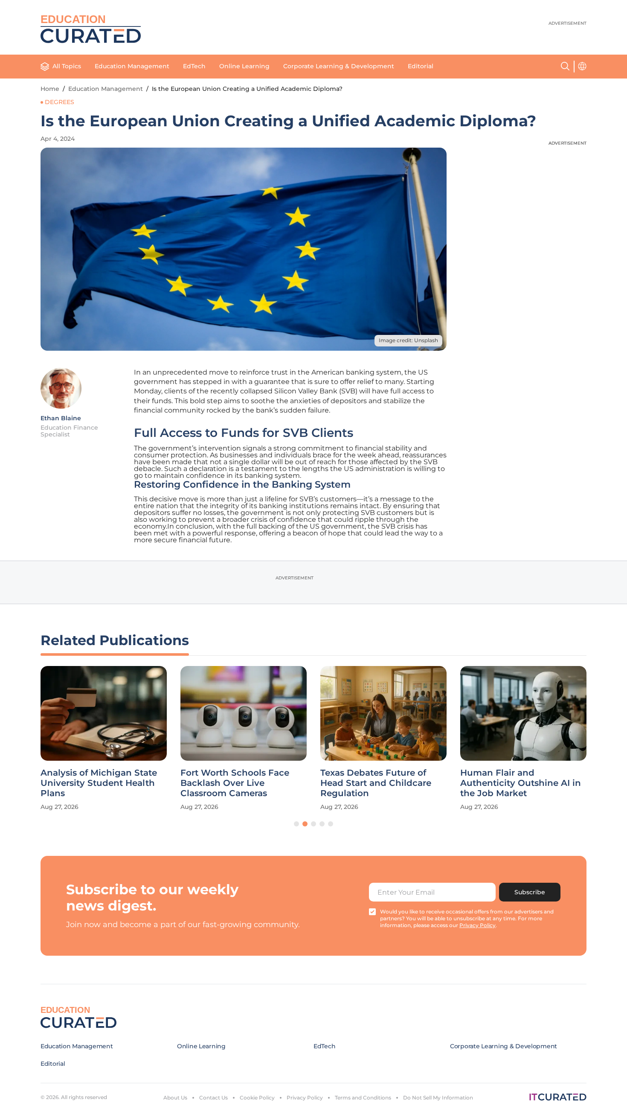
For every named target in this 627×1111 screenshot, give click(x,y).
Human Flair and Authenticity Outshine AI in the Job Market (520, 783)
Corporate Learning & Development (338, 66)
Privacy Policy (305, 1097)
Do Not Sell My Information (438, 1097)
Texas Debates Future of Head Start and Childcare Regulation (375, 783)
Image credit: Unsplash (408, 340)
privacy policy (477, 925)
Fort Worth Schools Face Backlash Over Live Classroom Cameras (234, 783)
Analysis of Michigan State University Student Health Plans (99, 783)
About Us (175, 1097)
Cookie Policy (257, 1097)
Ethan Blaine (61, 418)
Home (50, 89)
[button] (296, 823)
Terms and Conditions (363, 1097)
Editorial (420, 66)
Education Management (132, 66)
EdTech (194, 66)
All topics (66, 66)
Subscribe (529, 892)
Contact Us (213, 1097)
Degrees (59, 102)
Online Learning (244, 66)
